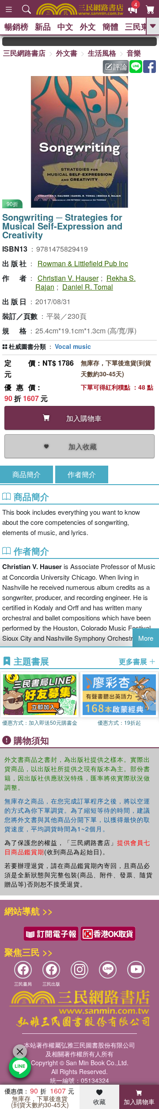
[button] (152, 701)
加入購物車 (139, 1101)
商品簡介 (26, 474)
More (145, 637)
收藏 (99, 1101)
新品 (43, 26)
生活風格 (102, 53)
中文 (65, 26)
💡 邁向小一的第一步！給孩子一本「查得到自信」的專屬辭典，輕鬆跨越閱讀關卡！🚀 (152, 41)
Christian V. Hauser (68, 278)
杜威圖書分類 (27, 346)
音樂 (134, 53)
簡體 (110, 26)
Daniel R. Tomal (87, 287)
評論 (120, 66)
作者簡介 (82, 474)
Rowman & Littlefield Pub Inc (83, 263)
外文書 (66, 53)
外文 (88, 26)
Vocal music (73, 346)
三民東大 (141, 26)
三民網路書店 (24, 53)
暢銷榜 (16, 26)
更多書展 (134, 661)
